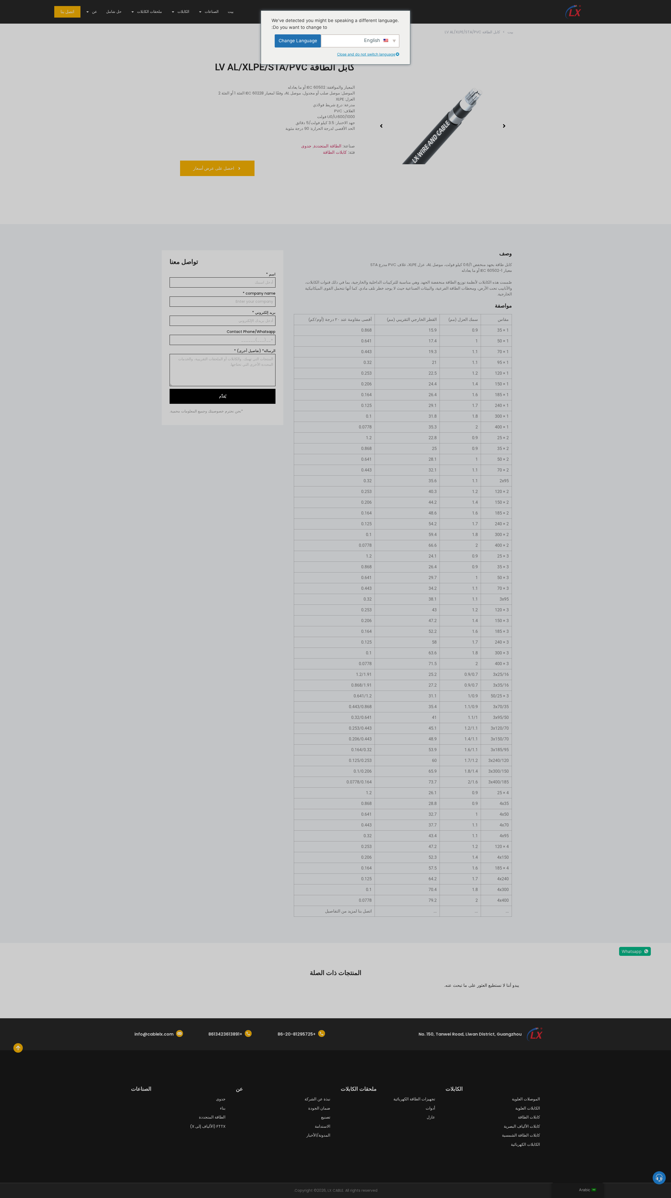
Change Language (298, 40)
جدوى (306, 146)
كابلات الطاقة (335, 152)
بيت (231, 11)
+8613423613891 (225, 1034)
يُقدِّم (222, 396)
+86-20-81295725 (297, 1034)
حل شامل (114, 11)
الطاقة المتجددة (327, 146)
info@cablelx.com (154, 1034)
